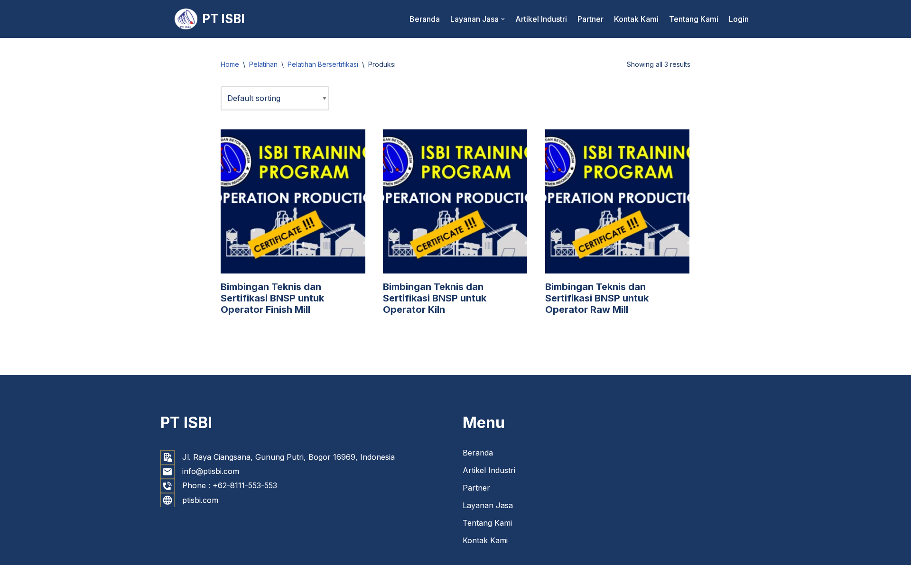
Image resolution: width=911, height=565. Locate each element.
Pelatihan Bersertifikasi (323, 64)
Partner (590, 19)
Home (230, 64)
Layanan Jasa (488, 505)
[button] (503, 19)
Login (739, 19)
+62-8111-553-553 (245, 485)
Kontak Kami (636, 19)
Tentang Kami (693, 19)
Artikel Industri (541, 19)
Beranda (424, 19)
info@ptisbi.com (210, 471)
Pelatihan (263, 64)
